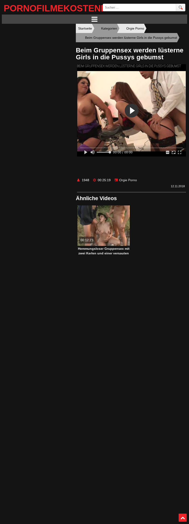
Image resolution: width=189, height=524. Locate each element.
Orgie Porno (128, 180)
